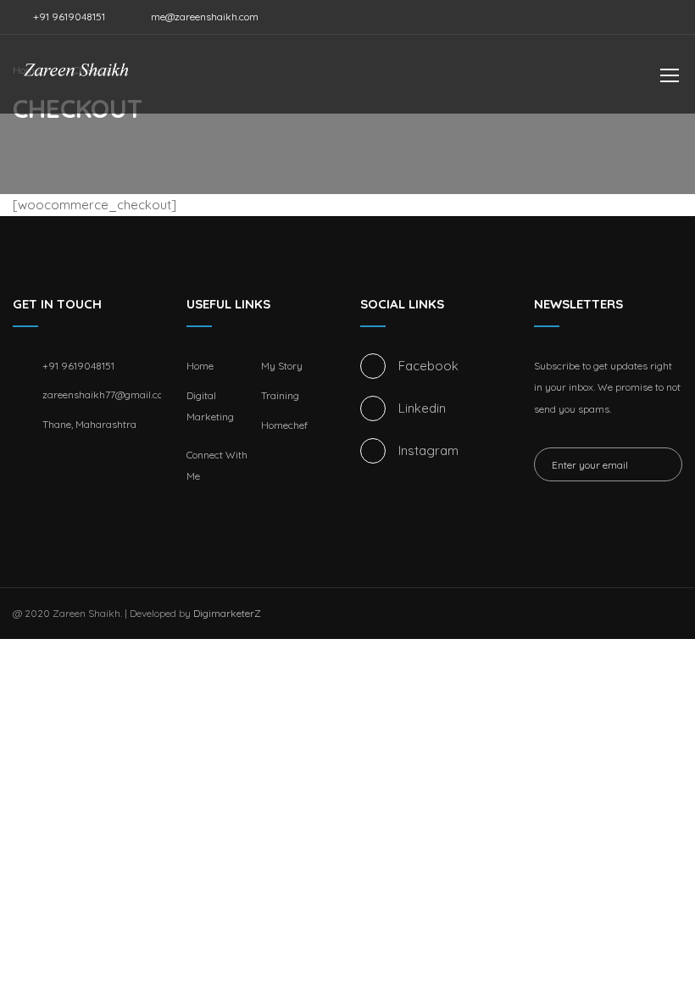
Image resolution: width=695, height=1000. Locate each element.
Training (280, 395)
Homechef (284, 425)
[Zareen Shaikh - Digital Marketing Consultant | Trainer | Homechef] (76, 83)
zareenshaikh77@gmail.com (101, 394)
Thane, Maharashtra (89, 424)
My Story (282, 365)
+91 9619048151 (68, 16)
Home (200, 365)
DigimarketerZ (227, 613)
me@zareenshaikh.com (205, 16)
